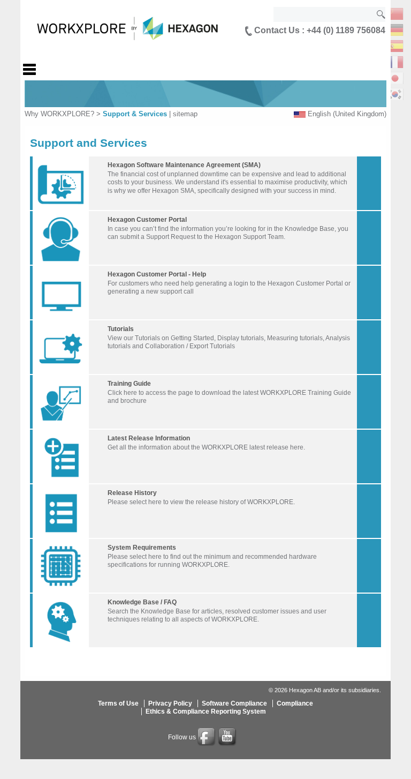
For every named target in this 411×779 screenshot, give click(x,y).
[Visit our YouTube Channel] (228, 737)
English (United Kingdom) (347, 114)
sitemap (185, 114)
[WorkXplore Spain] (395, 45)
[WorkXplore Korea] (395, 93)
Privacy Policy (170, 703)
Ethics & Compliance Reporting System (206, 711)
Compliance (295, 703)
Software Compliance (234, 703)
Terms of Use (118, 703)
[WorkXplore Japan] (395, 77)
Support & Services (135, 114)
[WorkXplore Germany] (395, 28)
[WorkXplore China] (395, 12)
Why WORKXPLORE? (59, 114)
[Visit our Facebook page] (207, 737)
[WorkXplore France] (395, 61)
